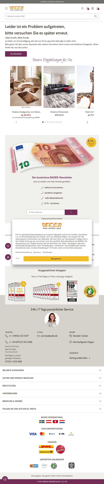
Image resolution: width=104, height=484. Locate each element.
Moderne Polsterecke (59, 112)
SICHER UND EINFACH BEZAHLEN (18, 378)
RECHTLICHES (9, 386)
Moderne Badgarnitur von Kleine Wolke (26, 112)
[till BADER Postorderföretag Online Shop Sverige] (42, 421)
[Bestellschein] (92, 8)
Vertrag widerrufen (78, 358)
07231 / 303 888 (13, 361)
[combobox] (52, 16)
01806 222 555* (20, 335)
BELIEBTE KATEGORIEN (13, 370)
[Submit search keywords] (95, 16)
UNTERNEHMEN (10, 393)
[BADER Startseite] (17, 8)
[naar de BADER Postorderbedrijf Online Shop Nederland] (62, 421)
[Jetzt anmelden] (71, 212)
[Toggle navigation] (6, 8)
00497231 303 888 (22, 342)
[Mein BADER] (82, 8)
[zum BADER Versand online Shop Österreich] (48, 421)
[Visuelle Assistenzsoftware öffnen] (70, 465)
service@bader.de (49, 335)
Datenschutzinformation (52, 218)
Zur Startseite (16, 54)
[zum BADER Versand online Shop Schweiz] (55, 421)
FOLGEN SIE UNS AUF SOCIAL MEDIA (19, 409)
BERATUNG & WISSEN (12, 401)
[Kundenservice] (5, 479)
